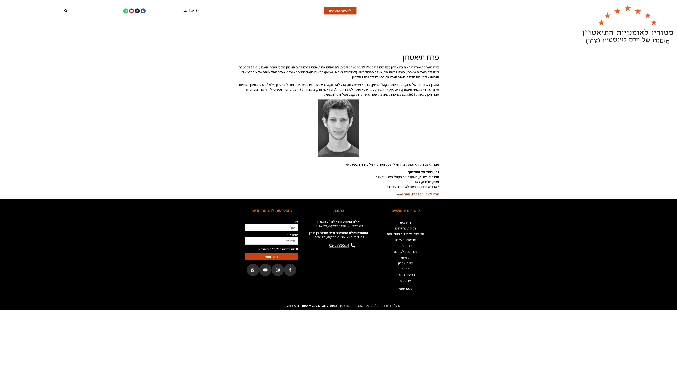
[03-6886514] (353, 245)
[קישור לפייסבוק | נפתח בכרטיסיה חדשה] (143, 10)
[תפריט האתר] (44, 10)
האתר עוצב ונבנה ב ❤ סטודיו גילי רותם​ (312, 306)
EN (198, 10)
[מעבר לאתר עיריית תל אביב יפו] (326, 263)
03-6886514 (339, 245)
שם (296, 222)
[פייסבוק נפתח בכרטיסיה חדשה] (290, 270)
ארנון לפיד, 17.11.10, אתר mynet (416, 194)
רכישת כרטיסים (405, 228)
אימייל (293, 235)
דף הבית (405, 222)
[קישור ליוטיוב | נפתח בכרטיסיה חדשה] (131, 10)
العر (185, 10)
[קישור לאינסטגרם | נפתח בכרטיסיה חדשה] (137, 10)
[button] (66, 11)
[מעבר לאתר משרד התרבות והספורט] (351, 263)
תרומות (405, 257)
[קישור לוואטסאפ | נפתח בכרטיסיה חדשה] (125, 10)
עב (192, 10)
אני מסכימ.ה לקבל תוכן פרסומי (276, 249)
